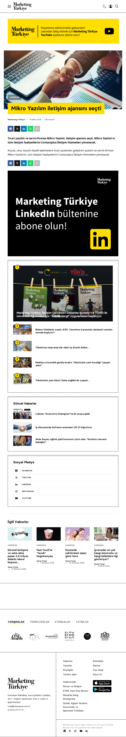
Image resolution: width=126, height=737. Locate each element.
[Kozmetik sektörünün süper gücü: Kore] (77, 534)
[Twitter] (70, 731)
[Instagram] (75, 731)
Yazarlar (67, 665)
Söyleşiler (68, 669)
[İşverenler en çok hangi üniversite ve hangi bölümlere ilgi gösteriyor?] (106, 534)
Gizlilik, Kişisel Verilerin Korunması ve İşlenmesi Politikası (75, 707)
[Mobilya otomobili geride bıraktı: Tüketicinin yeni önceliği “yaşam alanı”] (22, 362)
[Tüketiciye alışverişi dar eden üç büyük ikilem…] (22, 346)
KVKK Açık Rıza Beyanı (75, 690)
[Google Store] (102, 691)
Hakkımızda (69, 681)
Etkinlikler (62, 621)
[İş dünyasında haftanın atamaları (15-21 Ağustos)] (22, 427)
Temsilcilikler (39, 621)
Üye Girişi (98, 669)
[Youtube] (81, 731)
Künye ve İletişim (72, 686)
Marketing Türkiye (16, 119)
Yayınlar (82, 621)
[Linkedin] (86, 731)
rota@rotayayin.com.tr (19, 706)
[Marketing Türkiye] (23, 6)
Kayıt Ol (97, 674)
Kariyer (97, 665)
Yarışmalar (16, 621)
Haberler (14, 97)
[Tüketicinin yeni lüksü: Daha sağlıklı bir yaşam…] (22, 379)
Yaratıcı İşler (70, 674)
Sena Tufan (13, 567)
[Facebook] (64, 731)
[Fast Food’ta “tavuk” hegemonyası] (49, 534)
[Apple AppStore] (102, 684)
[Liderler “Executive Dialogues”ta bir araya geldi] (22, 414)
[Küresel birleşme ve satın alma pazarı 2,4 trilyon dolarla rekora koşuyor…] (20, 534)
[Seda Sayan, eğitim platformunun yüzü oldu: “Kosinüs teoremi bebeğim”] (22, 441)
